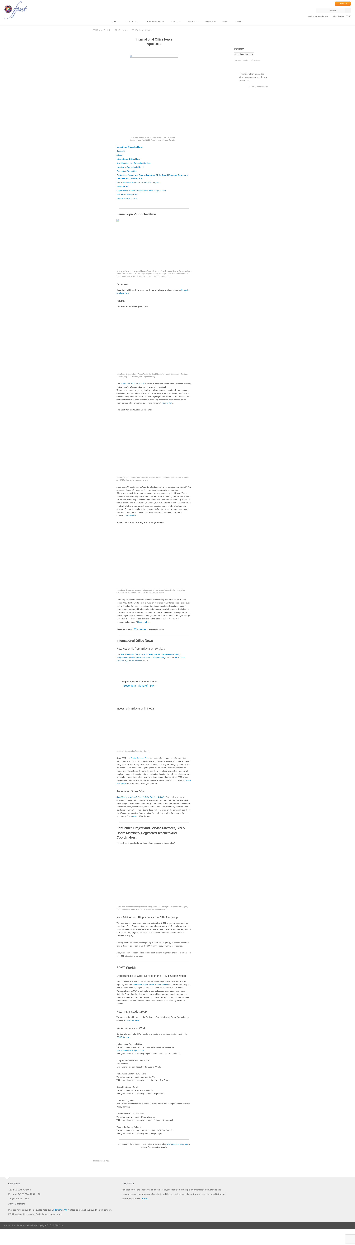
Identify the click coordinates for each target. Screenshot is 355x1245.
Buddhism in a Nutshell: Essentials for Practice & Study (140, 797)
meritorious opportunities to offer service (150, 985)
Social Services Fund (140, 758)
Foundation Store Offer (126, 171)
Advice (119, 155)
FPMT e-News (121, 30)
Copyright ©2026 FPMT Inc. (50, 1225)
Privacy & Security (26, 1225)
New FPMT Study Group (127, 194)
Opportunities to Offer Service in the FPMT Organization (141, 190)
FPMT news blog (138, 629)
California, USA (132, 1020)
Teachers (191, 22)
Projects (209, 22)
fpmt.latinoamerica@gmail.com (130, 1050)
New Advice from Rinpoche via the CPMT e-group (138, 182)
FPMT (224, 22)
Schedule (120, 151)
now (134, 816)
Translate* (239, 49)
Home (114, 22)
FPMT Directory (123, 1037)
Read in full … (168, 403)
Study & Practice (153, 22)
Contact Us (9, 1225)
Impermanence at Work (126, 198)
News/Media (131, 22)
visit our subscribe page (177, 1144)
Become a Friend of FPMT (139, 685)
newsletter (104, 1161)
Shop (238, 22)
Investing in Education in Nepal (130, 167)
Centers (174, 22)
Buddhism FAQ (59, 1209)
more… (145, 1198)
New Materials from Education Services (133, 163)
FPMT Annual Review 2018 (132, 384)
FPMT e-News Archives (142, 30)
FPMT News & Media (102, 30)
